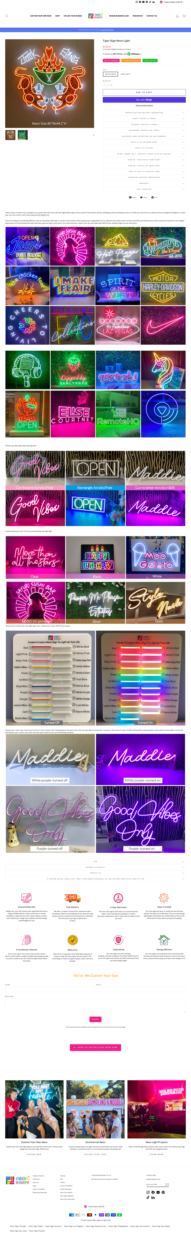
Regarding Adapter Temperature (144, 177)
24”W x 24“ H (125, 74)
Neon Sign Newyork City (96, 1226)
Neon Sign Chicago (18, 1226)
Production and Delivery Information (144, 113)
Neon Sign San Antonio (140, 1226)
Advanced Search (38, 1176)
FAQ (95, 861)
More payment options (144, 105)
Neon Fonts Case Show (67, 1199)
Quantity (107, 81)
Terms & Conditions (39, 1189)
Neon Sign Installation (67, 1196)
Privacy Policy (103, 1027)
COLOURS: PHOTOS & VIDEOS (144, 124)
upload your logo (95, 1154)
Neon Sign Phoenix (37, 1231)
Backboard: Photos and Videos (144, 130)
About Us (35, 1182)
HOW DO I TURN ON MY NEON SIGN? (144, 160)
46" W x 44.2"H (110, 74)
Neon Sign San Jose (18, 1231)
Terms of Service (116, 1027)
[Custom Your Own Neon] (34, 1109)
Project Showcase (65, 1189)
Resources (138, 16)
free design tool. (43, 215)
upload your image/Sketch (91, 221)
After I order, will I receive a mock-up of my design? (144, 154)
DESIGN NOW (34, 1154)
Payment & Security (95, 867)
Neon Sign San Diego (161, 1226)
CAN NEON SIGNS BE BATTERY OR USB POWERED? (144, 136)
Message (9, 996)
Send (95, 1019)
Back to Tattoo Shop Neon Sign (97, 1047)
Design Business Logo (119, 16)
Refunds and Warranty (40, 1192)
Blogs (34, 1186)
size (105, 70)
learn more (157, 1154)
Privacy (62, 1182)
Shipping (113, 49)
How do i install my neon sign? (144, 166)
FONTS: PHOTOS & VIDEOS (144, 118)
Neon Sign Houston (53, 1226)
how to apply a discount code (144, 171)
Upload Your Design (73, 16)
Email (98, 985)
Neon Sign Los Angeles (73, 1226)
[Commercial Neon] (95, 1109)
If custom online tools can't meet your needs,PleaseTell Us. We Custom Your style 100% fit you (95, 879)
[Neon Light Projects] (156, 1109)
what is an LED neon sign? (144, 142)
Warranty (144, 183)
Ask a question (144, 189)
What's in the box (144, 148)
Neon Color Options (66, 1192)
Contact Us (152, 16)
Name (7, 985)
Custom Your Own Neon (40, 16)
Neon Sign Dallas (36, 1226)
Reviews (62, 1176)
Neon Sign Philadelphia (118, 1226)
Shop (57, 16)
